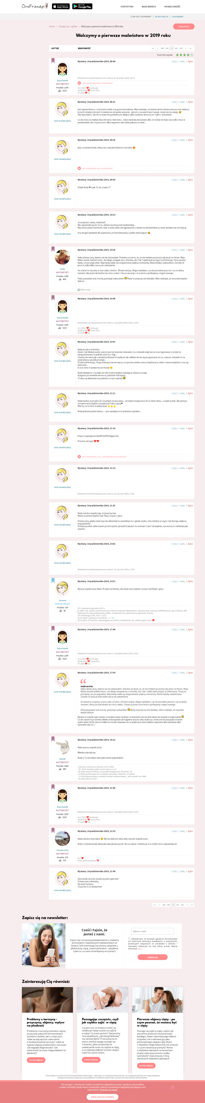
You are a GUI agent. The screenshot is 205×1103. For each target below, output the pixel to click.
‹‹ (153, 48)
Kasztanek (62, 80)
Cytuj (174, 61)
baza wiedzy (149, 6)
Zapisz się (153, 957)
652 (181, 48)
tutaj (139, 948)
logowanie (177, 16)
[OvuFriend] (35, 8)
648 (162, 48)
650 (171, 48)
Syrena (62, 600)
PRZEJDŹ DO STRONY (102, 1096)
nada (62, 269)
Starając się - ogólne (68, 26)
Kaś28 (62, 759)
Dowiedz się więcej (108, 1089)
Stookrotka (62, 850)
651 (176, 48)
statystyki (127, 6)
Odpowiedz (183, 26)
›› (190, 48)
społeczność (172, 6)
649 (167, 48)
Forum (52, 26)
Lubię (182, 61)
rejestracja (161, 16)
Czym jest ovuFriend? (140, 16)
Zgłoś (190, 61)
